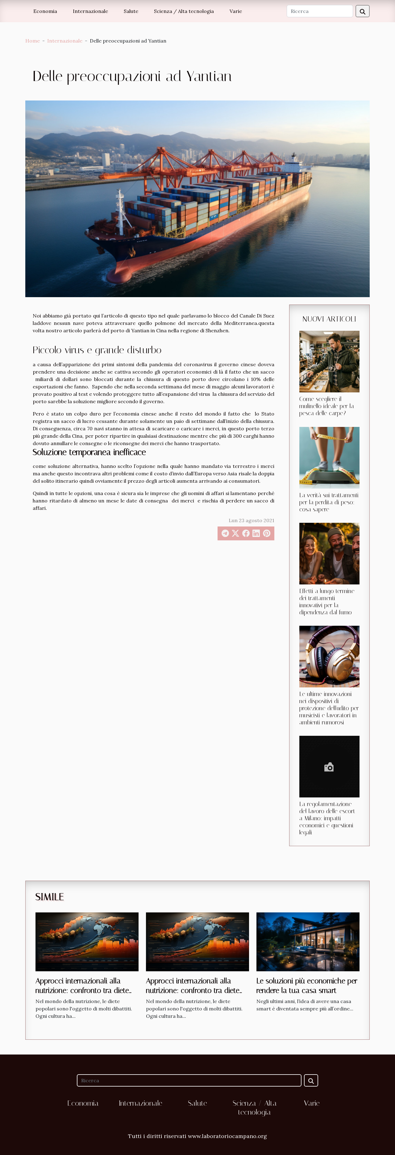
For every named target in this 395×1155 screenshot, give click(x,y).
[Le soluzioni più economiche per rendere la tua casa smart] (308, 941)
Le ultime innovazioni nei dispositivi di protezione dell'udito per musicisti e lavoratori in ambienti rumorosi (329, 708)
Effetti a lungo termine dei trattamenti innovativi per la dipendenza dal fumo (327, 602)
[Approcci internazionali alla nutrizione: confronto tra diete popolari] (87, 941)
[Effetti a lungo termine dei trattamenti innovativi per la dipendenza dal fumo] (329, 553)
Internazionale (90, 11)
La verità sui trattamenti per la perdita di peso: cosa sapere (329, 502)
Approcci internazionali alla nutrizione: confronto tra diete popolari (82, 990)
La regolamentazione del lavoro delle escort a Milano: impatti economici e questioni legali (327, 818)
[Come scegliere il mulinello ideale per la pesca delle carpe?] (329, 361)
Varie (236, 11)
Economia (45, 11)
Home (32, 41)
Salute (131, 11)
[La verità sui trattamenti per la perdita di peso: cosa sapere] (329, 457)
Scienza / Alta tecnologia (184, 11)
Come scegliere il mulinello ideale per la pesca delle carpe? (326, 406)
